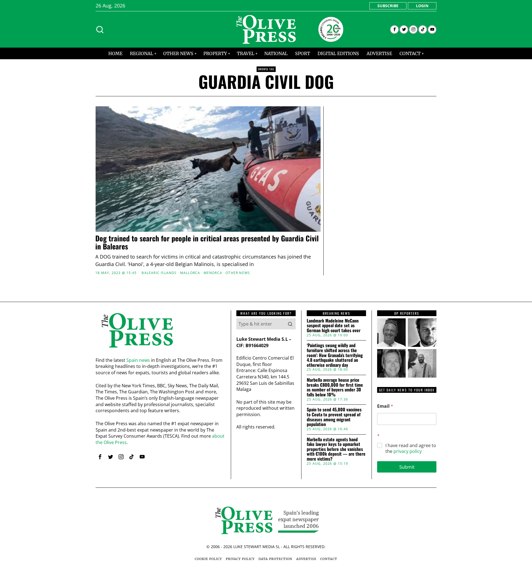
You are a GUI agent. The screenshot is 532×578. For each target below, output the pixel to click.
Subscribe (387, 5)
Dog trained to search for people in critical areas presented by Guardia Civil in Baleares (207, 242)
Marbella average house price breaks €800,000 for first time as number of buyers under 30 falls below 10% (335, 387)
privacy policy (407, 451)
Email (385, 406)
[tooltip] (394, 29)
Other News (238, 273)
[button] (290, 323)
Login (422, 5)
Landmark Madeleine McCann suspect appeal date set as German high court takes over (333, 325)
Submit (407, 467)
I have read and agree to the (410, 448)
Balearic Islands (159, 273)
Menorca (213, 273)
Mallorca (190, 273)
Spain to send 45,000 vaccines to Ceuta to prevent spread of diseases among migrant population (334, 417)
